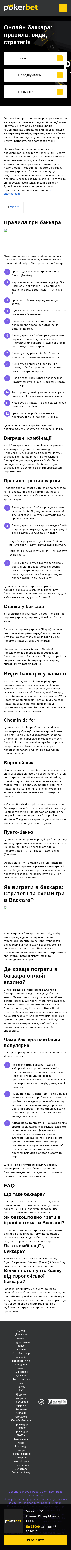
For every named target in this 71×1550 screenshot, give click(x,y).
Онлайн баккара (21, 1420)
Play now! (35, 1540)
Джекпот (21, 1375)
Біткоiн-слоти (21, 1465)
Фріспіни (21, 1349)
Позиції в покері (21, 1453)
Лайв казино (21, 1371)
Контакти (21, 1409)
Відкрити (14, 206)
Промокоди (21, 1401)
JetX (21, 1390)
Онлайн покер (21, 1353)
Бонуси (21, 1386)
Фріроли (21, 1405)
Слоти (21, 1330)
